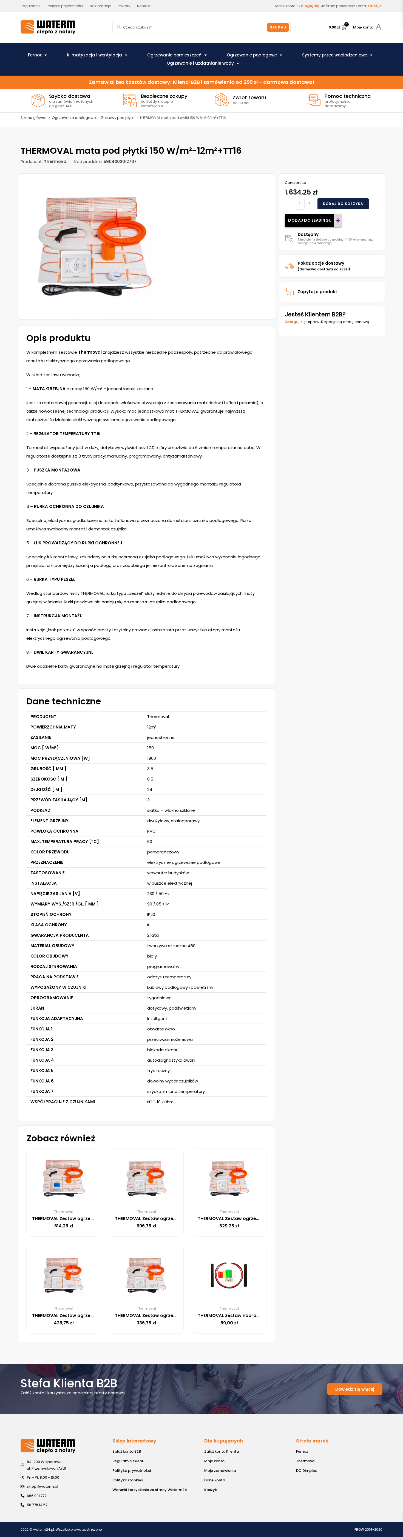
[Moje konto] (378, 27)
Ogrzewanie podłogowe (252, 55)
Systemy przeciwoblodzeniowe (334, 55)
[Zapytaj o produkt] (289, 291)
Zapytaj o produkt (317, 292)
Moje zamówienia (220, 1470)
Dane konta (214, 1480)
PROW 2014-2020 (368, 1529)
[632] (95, 246)
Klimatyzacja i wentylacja (94, 55)
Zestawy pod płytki (117, 117)
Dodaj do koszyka (343, 203)
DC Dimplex (306, 1470)
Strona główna (34, 117)
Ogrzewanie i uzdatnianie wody (200, 63)
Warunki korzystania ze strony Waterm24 (149, 1489)
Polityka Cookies (127, 1480)
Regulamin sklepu (128, 1461)
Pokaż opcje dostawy (324, 266)
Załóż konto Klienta (221, 1451)
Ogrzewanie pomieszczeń (174, 55)
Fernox (35, 55)
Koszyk (210, 1489)
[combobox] (190, 27)
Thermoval (306, 1461)
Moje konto (363, 27)
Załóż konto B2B (126, 1451)
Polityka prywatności (131, 1470)
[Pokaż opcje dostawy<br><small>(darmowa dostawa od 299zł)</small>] (289, 266)
